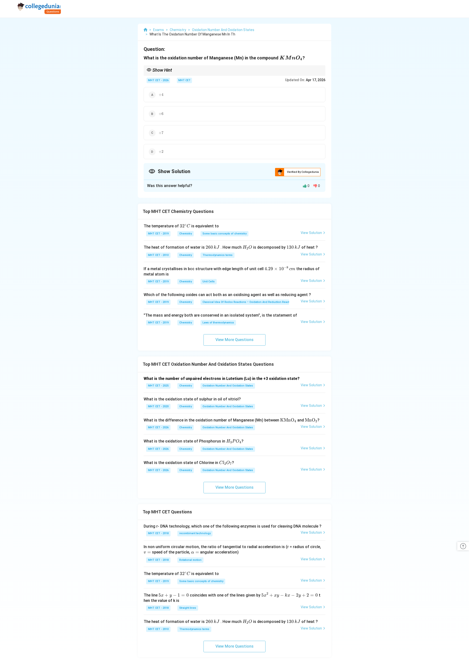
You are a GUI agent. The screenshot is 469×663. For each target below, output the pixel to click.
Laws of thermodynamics (218, 322)
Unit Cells (209, 281)
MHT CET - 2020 (158, 406)
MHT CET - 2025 (158, 385)
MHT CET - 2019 (158, 233)
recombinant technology (195, 533)
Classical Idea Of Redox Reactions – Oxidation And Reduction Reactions (249, 302)
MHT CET (184, 80)
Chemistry (185, 233)
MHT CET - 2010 (158, 255)
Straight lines (187, 607)
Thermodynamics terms (218, 255)
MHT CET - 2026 (158, 80)
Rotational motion (190, 560)
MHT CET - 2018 (158, 533)
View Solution (311, 233)
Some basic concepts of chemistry (224, 233)
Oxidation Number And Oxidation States (228, 385)
